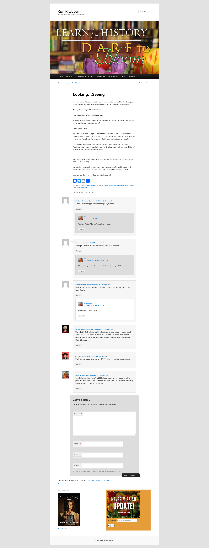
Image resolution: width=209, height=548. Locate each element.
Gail (132, 185)
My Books (69, 76)
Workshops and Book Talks (84, 76)
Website (76, 465)
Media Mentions (113, 76)
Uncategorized (91, 185)
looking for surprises (122, 185)
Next (148, 83)
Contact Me (131, 76)
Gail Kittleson (68, 11)
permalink (84, 187)
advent (106, 185)
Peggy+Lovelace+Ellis (82, 329)
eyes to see (112, 185)
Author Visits (101, 76)
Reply (78, 209)
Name (77, 443)
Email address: (112, 520)
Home (61, 76)
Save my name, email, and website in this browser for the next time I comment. (98, 471)
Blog (123, 76)
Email (77, 454)
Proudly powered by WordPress (104, 540)
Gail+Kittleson (88, 303)
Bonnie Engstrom (80, 285)
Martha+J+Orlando (81, 201)
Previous (140, 83)
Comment (78, 414)
